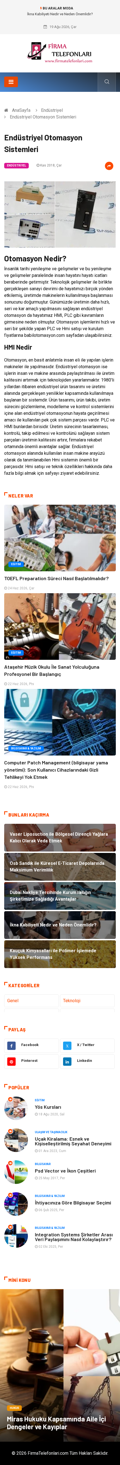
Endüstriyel (52, 110)
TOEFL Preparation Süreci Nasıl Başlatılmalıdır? (56, 578)
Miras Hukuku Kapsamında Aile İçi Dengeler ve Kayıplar (56, 1423)
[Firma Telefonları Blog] (60, 51)
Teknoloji (71, 1000)
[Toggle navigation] (11, 82)
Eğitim (16, 564)
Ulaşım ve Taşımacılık (51, 1132)
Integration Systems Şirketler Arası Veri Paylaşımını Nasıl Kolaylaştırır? (74, 1236)
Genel (12, 1000)
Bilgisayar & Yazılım (26, 748)
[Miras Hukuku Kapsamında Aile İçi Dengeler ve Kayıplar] (60, 1365)
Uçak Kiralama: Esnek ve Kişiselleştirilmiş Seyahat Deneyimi (73, 1141)
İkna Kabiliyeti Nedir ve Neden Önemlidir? (60, 14)
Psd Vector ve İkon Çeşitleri (65, 1171)
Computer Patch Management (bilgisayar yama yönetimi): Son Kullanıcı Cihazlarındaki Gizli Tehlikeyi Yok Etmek (56, 769)
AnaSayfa (21, 110)
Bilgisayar (43, 1164)
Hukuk (14, 1408)
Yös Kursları (48, 1107)
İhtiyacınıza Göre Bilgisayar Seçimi (73, 1202)
